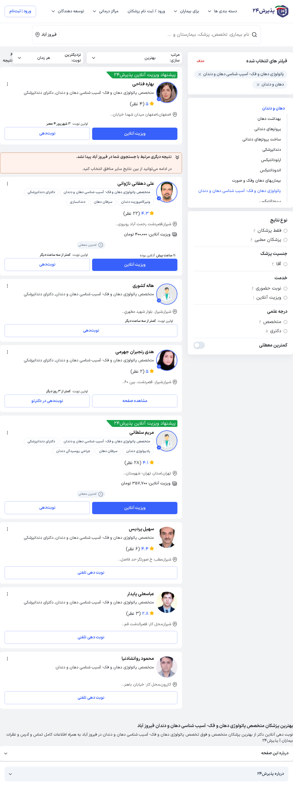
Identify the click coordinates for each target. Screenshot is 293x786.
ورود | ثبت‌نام (20, 11)
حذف (201, 61)
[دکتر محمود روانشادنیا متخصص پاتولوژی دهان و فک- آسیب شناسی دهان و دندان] (166, 667)
